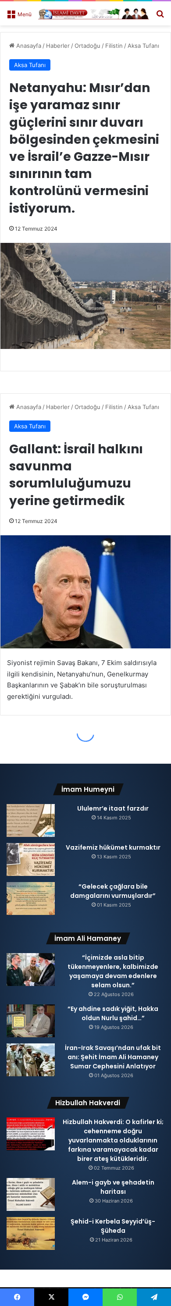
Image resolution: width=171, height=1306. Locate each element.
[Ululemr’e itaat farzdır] (31, 820)
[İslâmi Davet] (93, 13)
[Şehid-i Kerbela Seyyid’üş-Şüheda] (31, 1233)
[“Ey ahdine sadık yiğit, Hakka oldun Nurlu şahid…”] (31, 1020)
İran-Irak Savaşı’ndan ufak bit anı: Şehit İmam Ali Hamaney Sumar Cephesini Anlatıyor (113, 1057)
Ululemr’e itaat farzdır (113, 808)
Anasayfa (27, 45)
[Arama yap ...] (160, 17)
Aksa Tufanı (143, 45)
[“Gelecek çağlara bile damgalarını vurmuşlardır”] (31, 898)
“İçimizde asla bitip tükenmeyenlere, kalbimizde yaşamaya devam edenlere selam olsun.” (113, 971)
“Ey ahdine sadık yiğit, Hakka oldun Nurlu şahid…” (113, 1013)
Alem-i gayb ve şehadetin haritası (113, 1187)
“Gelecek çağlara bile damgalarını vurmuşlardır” (113, 891)
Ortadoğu (87, 45)
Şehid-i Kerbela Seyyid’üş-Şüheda (113, 1226)
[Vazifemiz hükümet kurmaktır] (31, 859)
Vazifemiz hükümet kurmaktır (113, 847)
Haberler (58, 45)
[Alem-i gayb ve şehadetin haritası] (31, 1194)
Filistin (114, 45)
